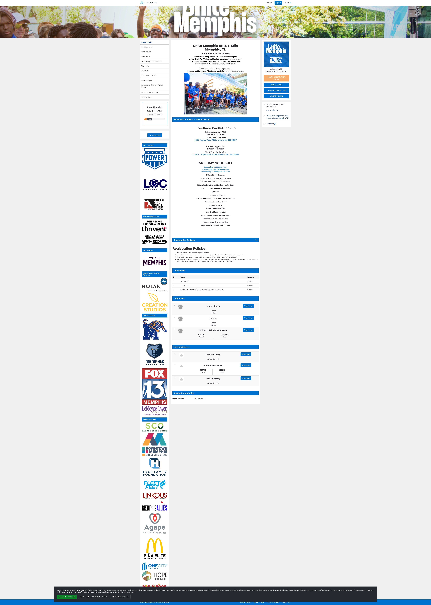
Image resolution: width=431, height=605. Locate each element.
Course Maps (146, 80)
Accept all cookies (66, 597)
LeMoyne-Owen (276, 96)
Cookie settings (245, 602)
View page (248, 306)
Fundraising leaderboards (151, 61)
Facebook (270, 124)
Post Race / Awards (149, 75)
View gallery (146, 66)
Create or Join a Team (149, 92)
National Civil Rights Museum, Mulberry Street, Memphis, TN (277, 117)
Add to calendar (272, 110)
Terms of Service (273, 602)
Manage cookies (121, 597)
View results (146, 52)
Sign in (278, 3)
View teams (146, 56)
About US (145, 71)
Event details (146, 42)
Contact (269, 3)
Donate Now (146, 97)
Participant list (146, 47)
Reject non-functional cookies (93, 597)
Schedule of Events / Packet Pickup (152, 86)
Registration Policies (184, 240)
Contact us (286, 602)
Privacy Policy (259, 602)
